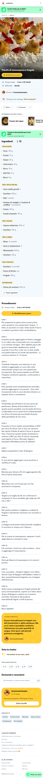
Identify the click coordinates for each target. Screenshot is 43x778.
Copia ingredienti (12, 293)
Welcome (25, 769)
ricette (4, 15)
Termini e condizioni (8, 766)
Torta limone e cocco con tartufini (12, 748)
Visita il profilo (21, 703)
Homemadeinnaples (20, 92)
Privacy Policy (6, 763)
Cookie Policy (26, 763)
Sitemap (24, 766)
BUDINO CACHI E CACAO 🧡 (11, 751)
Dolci (12, 15)
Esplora (4, 769)
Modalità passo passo (13, 75)
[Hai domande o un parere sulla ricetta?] (19, 680)
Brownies (4, 739)
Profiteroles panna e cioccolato (11, 736)
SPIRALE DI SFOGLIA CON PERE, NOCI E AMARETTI (18, 745)
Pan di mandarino (7, 742)
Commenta (22, 107)
